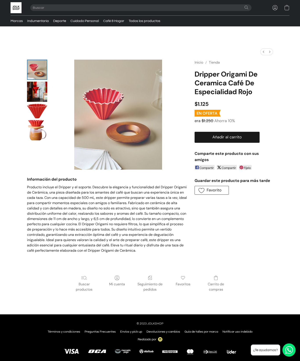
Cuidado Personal (84, 21)
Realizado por (147, 339)
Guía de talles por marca (201, 331)
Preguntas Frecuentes (100, 331)
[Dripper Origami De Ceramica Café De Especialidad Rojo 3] (37, 130)
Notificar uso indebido (237, 331)
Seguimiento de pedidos (150, 287)
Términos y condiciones (64, 331)
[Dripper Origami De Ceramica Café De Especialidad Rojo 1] (37, 92)
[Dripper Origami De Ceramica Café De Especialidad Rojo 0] (37, 70)
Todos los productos (144, 21)
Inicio (199, 62)
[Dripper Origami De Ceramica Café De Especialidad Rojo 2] (37, 111)
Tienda (214, 62)
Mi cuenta (117, 284)
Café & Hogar (113, 21)
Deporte (59, 21)
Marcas (17, 21)
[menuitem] (263, 52)
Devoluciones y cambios (163, 331)
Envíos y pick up (131, 331)
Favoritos (183, 284)
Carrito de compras (216, 287)
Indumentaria (38, 21)
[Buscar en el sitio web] (246, 7)
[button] (16, 7)
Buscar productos (84, 287)
